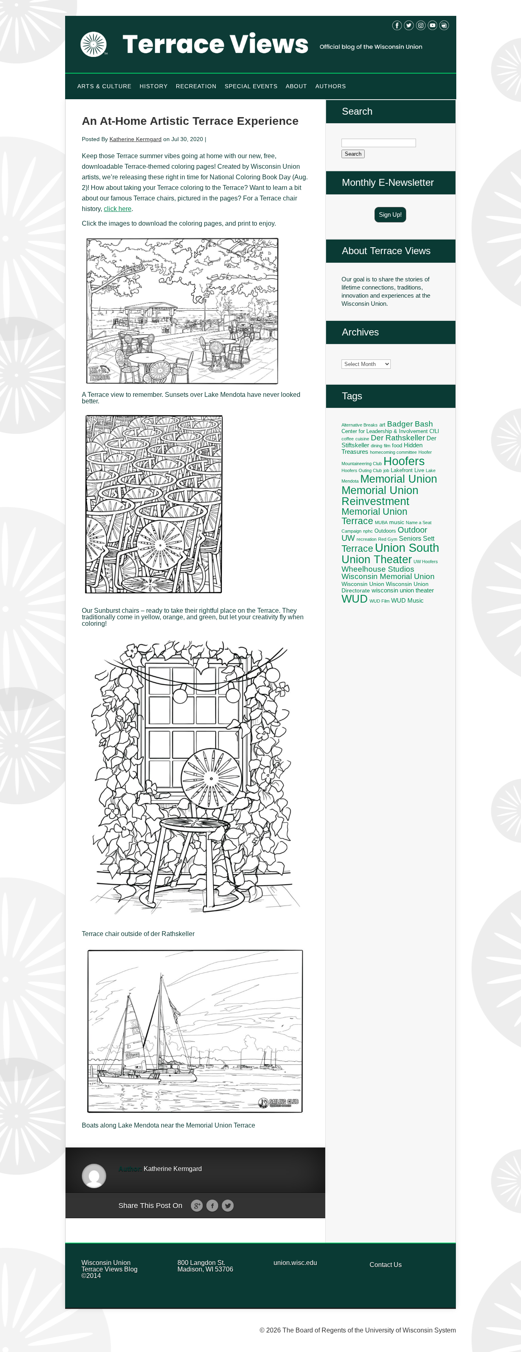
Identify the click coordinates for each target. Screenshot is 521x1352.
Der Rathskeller (398, 437)
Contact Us (386, 1264)
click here (117, 208)
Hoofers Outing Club (361, 470)
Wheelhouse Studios (377, 569)
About (296, 86)
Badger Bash (410, 424)
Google (196, 1206)
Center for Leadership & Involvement (384, 431)
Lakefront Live (407, 470)
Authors (330, 86)
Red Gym (387, 539)
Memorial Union (398, 478)
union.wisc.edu (295, 1262)
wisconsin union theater (403, 590)
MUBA (381, 522)
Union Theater (376, 559)
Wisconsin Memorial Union (388, 576)
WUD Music (407, 600)
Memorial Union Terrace (374, 516)
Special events (251, 86)
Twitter (227, 1206)
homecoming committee (393, 452)
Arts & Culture (104, 86)
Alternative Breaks (359, 424)
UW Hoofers (426, 561)
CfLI (434, 431)
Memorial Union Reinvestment (379, 495)
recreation (367, 539)
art (382, 425)
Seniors (410, 538)
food (397, 445)
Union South (407, 547)
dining (376, 445)
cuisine (362, 438)
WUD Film (380, 601)
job (386, 470)
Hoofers (404, 461)
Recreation (196, 86)
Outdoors (385, 531)
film (387, 445)
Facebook (212, 1206)
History (154, 86)
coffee (347, 438)
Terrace (357, 548)
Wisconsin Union (362, 584)
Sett (428, 538)
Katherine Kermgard (135, 139)
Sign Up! (390, 214)
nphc (368, 531)
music (396, 522)
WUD (354, 599)
